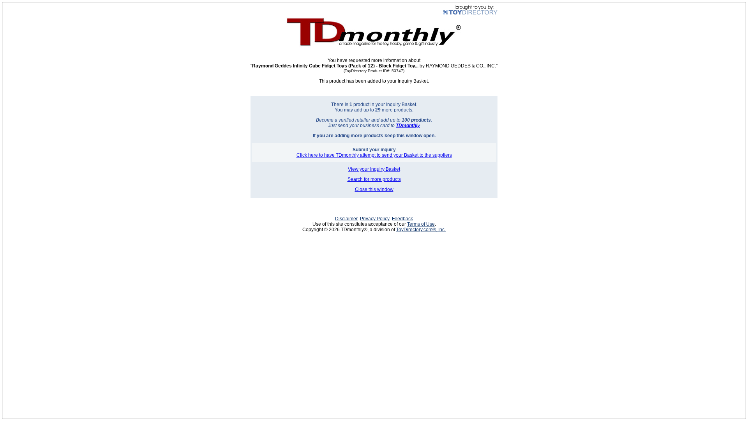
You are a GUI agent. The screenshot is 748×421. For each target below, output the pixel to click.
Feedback (402, 218)
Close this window (374, 189)
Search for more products (374, 179)
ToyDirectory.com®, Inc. (421, 229)
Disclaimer (346, 218)
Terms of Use (421, 224)
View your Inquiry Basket (374, 169)
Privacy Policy (375, 218)
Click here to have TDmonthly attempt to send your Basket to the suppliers (374, 155)
